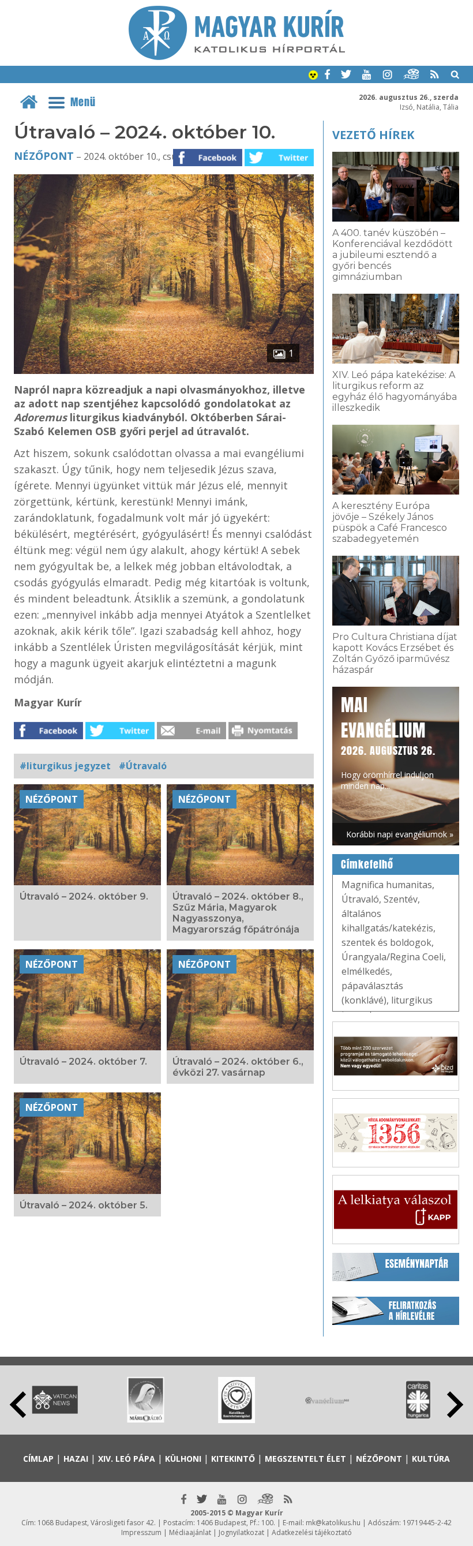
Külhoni (183, 1458)
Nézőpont (44, 156)
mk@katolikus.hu (333, 1523)
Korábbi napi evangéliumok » (399, 834)
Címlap (38, 1458)
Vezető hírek (373, 135)
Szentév (401, 899)
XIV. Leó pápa (126, 1458)
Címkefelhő (367, 864)
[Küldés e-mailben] (191, 735)
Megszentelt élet (305, 1458)
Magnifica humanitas (386, 884)
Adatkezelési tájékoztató (312, 1532)
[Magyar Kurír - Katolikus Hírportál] (237, 56)
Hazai (75, 1458)
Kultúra (431, 1458)
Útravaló (360, 899)
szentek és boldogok (386, 942)
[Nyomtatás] (263, 735)
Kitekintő (233, 1458)
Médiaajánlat (190, 1532)
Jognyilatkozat (241, 1532)
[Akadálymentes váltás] (313, 76)
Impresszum (141, 1532)
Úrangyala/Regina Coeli (392, 956)
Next (455, 1404)
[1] (164, 370)
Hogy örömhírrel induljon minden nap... (388, 741)
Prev (18, 1404)
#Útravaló (143, 765)
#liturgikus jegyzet (65, 765)
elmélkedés (365, 971)
